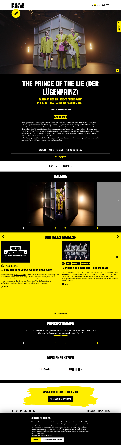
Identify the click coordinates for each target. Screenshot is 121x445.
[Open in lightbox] (90, 222)
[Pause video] (118, 71)
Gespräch (75, 264)
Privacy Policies (104, 411)
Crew (66, 166)
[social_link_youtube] (25, 411)
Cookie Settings (46, 435)
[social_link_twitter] (17, 411)
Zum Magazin (62, 313)
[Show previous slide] (23, 228)
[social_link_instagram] (21, 411)
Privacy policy (35, 435)
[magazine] (99, 5)
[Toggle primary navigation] (107, 5)
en (95, 5)
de (92, 5)
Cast (52, 166)
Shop (16, 13)
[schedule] (103, 5)
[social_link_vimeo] (30, 411)
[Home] (18, 5)
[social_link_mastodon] (34, 411)
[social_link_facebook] (12, 411)
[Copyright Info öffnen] (30, 223)
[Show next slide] (97, 228)
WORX (8, 266)
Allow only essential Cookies (52, 440)
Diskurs (15, 266)
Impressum (91, 411)
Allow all (36, 440)
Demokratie (85, 264)
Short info (60, 117)
